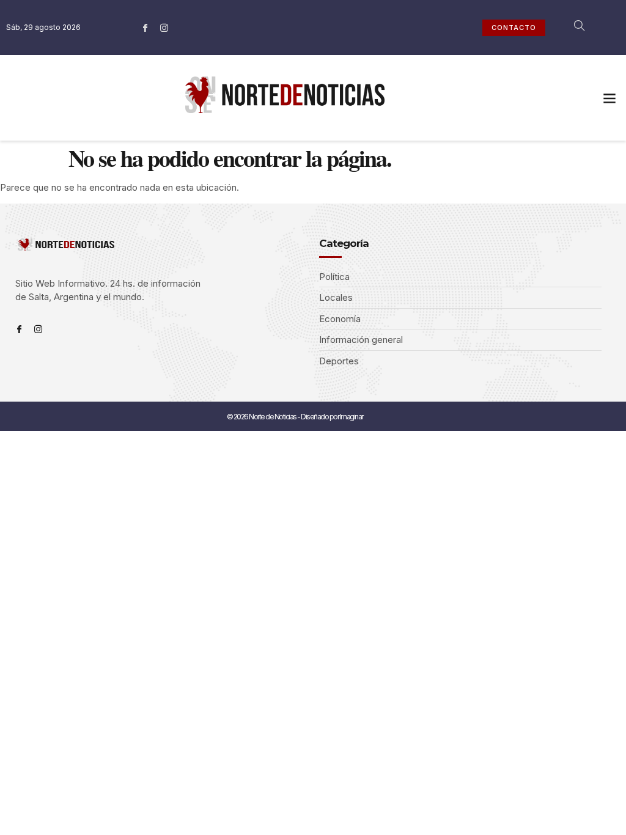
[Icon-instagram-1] (164, 27)
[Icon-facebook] (145, 27)
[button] (610, 98)
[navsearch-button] (573, 27)
